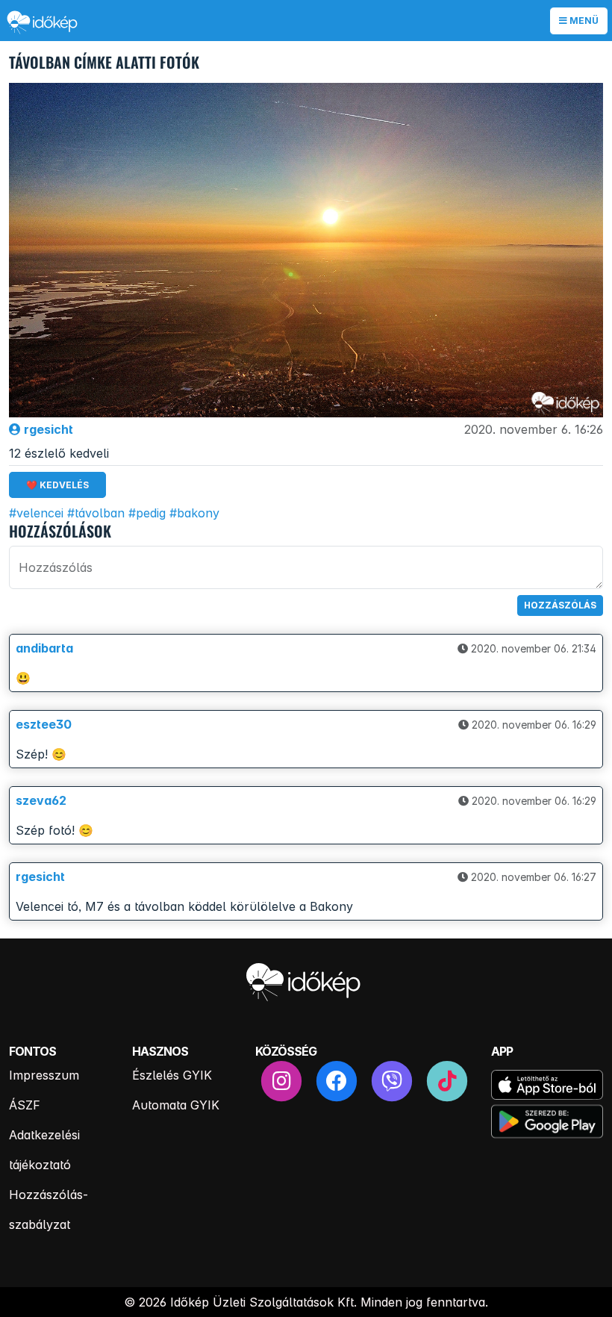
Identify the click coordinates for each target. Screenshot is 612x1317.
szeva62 (41, 800)
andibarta (44, 648)
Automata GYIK (175, 1105)
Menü (583, 20)
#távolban (96, 512)
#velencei (36, 512)
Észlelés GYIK (172, 1075)
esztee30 (44, 724)
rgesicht (47, 429)
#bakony (194, 512)
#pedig (147, 512)
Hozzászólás (560, 605)
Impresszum (44, 1075)
